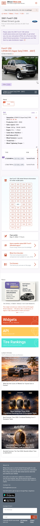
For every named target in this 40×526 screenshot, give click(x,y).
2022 (12, 187)
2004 (23, 201)
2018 (12, 191)
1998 (12, 207)
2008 (23, 197)
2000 (23, 204)
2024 (23, 184)
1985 (18, 217)
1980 (23, 221)
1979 (29, 221)
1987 (29, 214)
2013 (18, 194)
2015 (29, 191)
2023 (29, 184)
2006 (12, 201)
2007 (29, 197)
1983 (29, 217)
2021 (18, 187)
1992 (23, 211)
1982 (12, 221)
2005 (18, 201)
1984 (23, 217)
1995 (29, 207)
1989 (18, 214)
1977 (18, 224)
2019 (29, 187)
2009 (18, 197)
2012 (23, 194)
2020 (23, 187)
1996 (23, 207)
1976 (23, 224)
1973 (18, 227)
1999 (29, 204)
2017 (18, 191)
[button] (20, 10)
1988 (23, 214)
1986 (12, 217)
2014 (12, 194)
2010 (12, 197)
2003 (29, 201)
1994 (12, 211)
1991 (29, 211)
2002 (12, 204)
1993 (18, 211)
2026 (12, 184)
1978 (12, 224)
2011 (29, 194)
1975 (29, 224)
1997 (18, 207)
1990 (12, 214)
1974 (12, 227)
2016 (23, 191)
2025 (18, 184)
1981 (18, 221)
